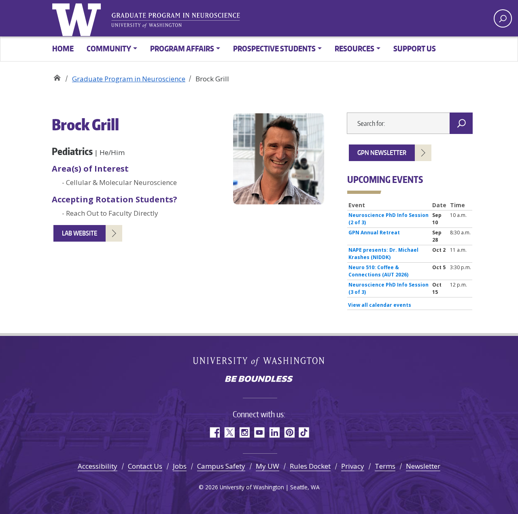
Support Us (414, 48)
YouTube (259, 432)
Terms (385, 466)
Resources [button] (354, 48)
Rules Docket (310, 466)
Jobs (180, 466)
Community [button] (109, 48)
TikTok (304, 432)
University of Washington (78, 18)
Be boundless (259, 379)
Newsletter (423, 466)
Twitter (229, 432)
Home (63, 48)
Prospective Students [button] (274, 48)
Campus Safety (221, 466)
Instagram (244, 432)
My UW (267, 466)
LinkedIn (274, 432)
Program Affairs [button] (182, 48)
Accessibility (97, 466)
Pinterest (289, 432)
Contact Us (145, 466)
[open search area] (503, 18)
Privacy (352, 466)
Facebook (214, 432)
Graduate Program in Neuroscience (57, 76)
